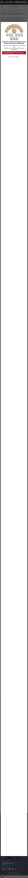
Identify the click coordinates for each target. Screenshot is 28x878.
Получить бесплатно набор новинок (14, 52)
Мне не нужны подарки (14, 56)
